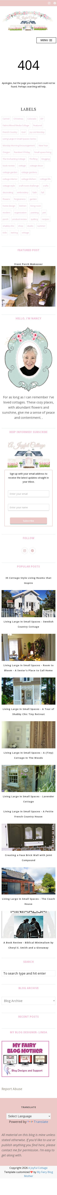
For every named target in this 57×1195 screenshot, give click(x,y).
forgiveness (20, 199)
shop (20, 225)
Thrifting (33, 158)
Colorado (31, 118)
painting (34, 212)
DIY (41, 118)
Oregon (6, 152)
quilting (34, 219)
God (23, 132)
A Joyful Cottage (38, 1168)
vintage (25, 232)
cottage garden (10, 172)
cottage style (9, 185)
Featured (37, 125)
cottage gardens (29, 172)
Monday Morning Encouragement (19, 145)
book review (9, 165)
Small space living (42, 152)
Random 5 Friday (22, 152)
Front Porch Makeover (28, 264)
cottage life (45, 179)
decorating (8, 192)
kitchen (22, 205)
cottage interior (10, 179)
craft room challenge (29, 185)
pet (44, 212)
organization (20, 212)
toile (5, 232)
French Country (10, 132)
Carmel (6, 118)
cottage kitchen (28, 179)
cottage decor (36, 165)
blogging (45, 158)
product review (19, 219)
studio (30, 225)
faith (34, 192)
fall (42, 192)
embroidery (22, 192)
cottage (22, 165)
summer (41, 225)
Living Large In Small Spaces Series (19, 138)
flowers (6, 199)
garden (33, 199)
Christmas (18, 118)
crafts (45, 185)
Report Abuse (12, 1089)
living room (35, 205)
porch (5, 219)
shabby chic (8, 225)
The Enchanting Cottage (14, 158)
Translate (41, 1122)
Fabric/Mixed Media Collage (16, 125)
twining (14, 232)
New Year (43, 145)
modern (6, 212)
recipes (45, 219)
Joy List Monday (37, 132)
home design (9, 205)
